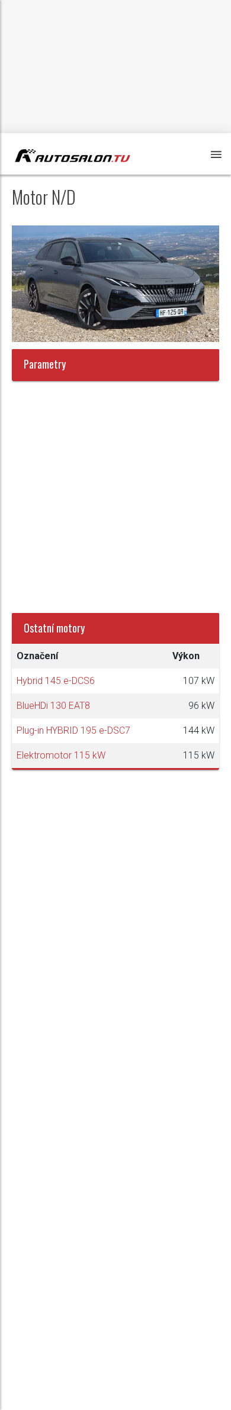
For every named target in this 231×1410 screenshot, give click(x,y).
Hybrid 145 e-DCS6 (56, 680)
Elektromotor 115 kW (61, 755)
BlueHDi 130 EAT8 (53, 705)
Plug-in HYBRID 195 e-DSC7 (73, 730)
